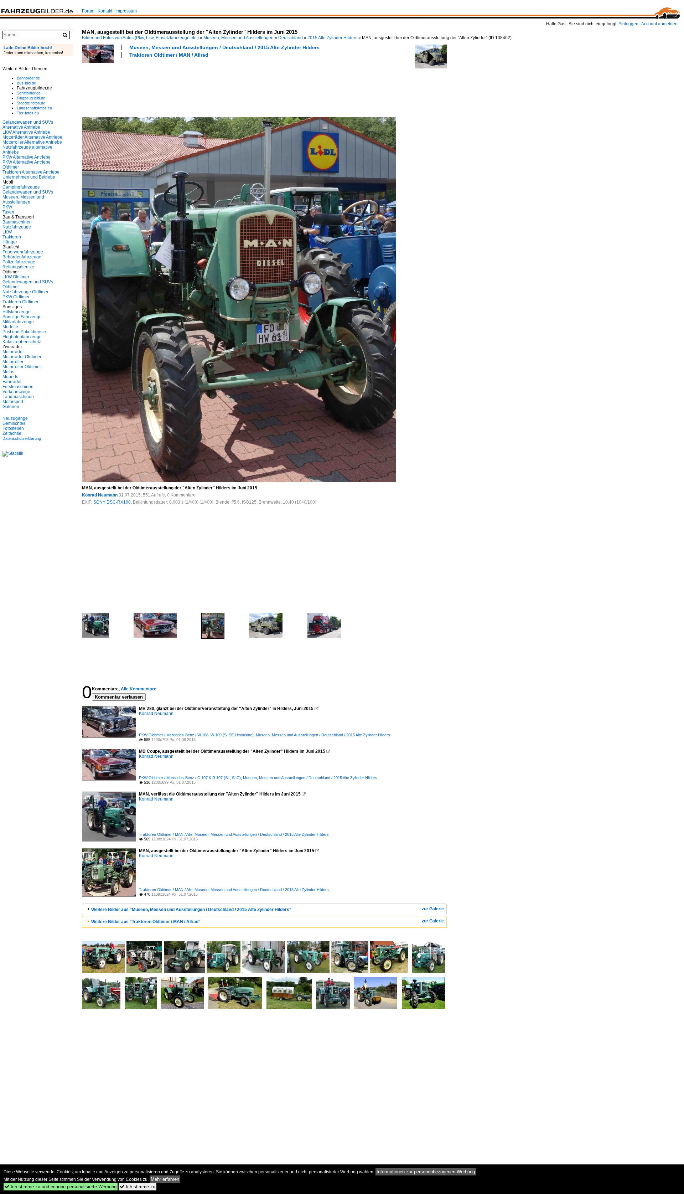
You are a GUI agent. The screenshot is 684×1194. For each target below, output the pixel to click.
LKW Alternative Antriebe (26, 132)
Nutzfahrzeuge (16, 227)
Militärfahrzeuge (18, 321)
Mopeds (10, 376)
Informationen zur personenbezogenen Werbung (426, 1171)
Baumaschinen (17, 222)
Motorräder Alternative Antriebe (32, 137)
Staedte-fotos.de (31, 103)
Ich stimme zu (137, 1186)
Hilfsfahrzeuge (16, 311)
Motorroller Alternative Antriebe (32, 142)
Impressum (126, 11)
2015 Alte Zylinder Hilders (332, 37)
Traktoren (11, 237)
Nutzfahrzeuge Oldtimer (25, 291)
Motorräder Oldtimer (21, 356)
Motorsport (12, 401)
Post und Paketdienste (24, 331)
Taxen (8, 212)
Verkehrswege (16, 391)
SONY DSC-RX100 (112, 502)
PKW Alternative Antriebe (26, 157)
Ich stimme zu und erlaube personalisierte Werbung (60, 1186)
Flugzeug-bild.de (31, 98)
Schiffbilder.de (29, 93)
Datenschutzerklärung (21, 438)
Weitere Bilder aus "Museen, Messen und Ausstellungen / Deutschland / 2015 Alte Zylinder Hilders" (191, 909)
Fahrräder (12, 381)
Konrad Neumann (100, 495)
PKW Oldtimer (16, 296)
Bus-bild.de (26, 83)
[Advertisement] (211, 87)
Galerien (10, 406)
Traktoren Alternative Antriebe (30, 172)
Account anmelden (659, 23)
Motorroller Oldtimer (21, 366)
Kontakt (105, 11)
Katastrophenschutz (21, 341)
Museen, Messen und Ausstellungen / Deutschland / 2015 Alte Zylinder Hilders (224, 47)
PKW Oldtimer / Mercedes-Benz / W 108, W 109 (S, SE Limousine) (196, 735)
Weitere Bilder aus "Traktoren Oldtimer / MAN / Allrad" (146, 921)
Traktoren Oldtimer (20, 301)
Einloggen (628, 23)
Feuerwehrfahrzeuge (22, 251)
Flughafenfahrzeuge (22, 336)
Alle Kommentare (138, 688)
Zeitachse (11, 433)
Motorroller (13, 361)
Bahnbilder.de (28, 78)
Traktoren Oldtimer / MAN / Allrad (168, 55)
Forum (88, 11)
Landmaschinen (18, 396)
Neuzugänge (15, 418)
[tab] (264, 909)
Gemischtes (13, 423)
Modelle (10, 326)
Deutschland (290, 37)
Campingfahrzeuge (21, 187)
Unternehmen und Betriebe (28, 177)
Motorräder (13, 351)
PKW (7, 207)
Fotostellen (13, 428)
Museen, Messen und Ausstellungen (238, 37)
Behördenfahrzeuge (21, 256)
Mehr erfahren (165, 1179)
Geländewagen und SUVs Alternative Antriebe (27, 125)
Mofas (8, 371)
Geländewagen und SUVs (27, 192)
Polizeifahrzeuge (18, 261)
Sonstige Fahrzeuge (22, 316)
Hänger (9, 242)
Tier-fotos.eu (28, 113)
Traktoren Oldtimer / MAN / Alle (165, 834)
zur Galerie (433, 908)
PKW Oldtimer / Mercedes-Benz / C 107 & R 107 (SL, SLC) (190, 778)
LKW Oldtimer (15, 276)
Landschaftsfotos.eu (34, 108)
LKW (7, 232)
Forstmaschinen (17, 386)
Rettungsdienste (18, 266)
